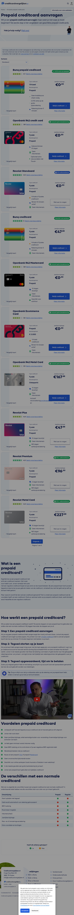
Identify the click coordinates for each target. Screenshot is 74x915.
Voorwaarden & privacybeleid (41, 905)
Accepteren (24, 910)
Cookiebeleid (24, 905)
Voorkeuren (35, 910)
